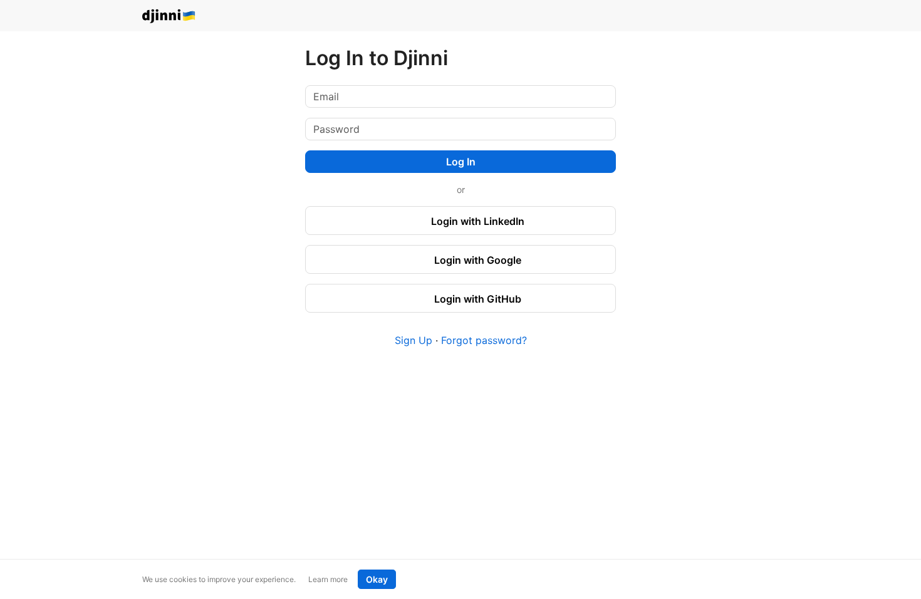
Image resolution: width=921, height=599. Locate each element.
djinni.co (169, 16)
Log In (461, 161)
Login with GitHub (476, 299)
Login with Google (476, 260)
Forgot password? (484, 340)
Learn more (328, 579)
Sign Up (413, 340)
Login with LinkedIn (476, 221)
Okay (377, 579)
